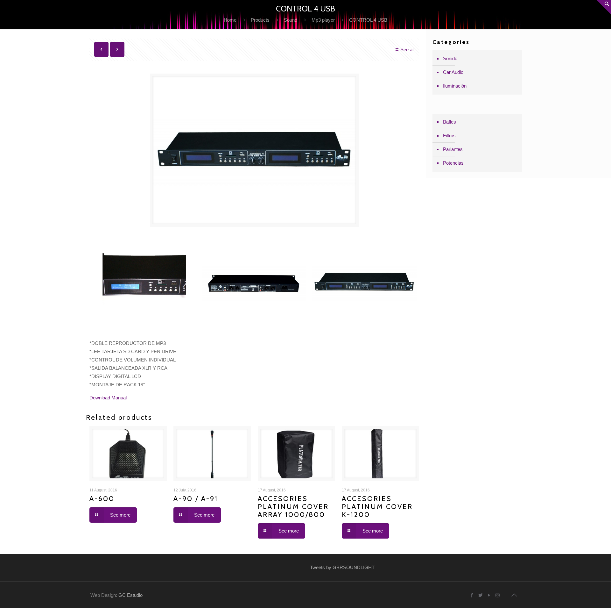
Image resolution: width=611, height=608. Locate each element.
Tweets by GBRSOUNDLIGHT (342, 567)
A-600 (102, 498)
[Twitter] (480, 595)
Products (260, 20)
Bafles (449, 122)
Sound (290, 20)
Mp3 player (323, 20)
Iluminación (455, 86)
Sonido (450, 58)
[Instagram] (497, 595)
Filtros (449, 135)
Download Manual (108, 397)
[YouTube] (489, 595)
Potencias (453, 163)
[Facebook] (471, 595)
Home (230, 20)
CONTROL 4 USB (368, 20)
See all (407, 49)
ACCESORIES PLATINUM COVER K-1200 (377, 506)
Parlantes (453, 149)
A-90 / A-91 (195, 498)
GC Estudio (130, 595)
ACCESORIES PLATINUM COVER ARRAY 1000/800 (293, 506)
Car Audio (453, 72)
